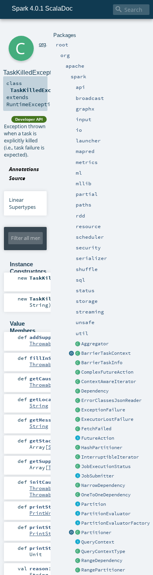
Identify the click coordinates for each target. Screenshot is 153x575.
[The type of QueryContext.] (78, 552)
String (38, 405)
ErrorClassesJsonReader (111, 400)
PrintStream (46, 533)
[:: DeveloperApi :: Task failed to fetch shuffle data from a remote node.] (78, 429)
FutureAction (97, 438)
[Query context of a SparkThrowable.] (78, 542)
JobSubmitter (97, 476)
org (42, 44)
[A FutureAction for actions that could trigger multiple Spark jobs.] (78, 372)
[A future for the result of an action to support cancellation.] (78, 438)
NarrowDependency (103, 485)
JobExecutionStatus (106, 466)
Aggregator (95, 343)
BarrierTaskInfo (101, 362)
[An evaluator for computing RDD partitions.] (78, 514)
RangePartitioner (103, 570)
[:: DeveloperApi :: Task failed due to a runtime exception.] (78, 410)
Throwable (43, 343)
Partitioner (96, 532)
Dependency (95, 391)
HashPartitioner (101, 447)
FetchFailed (96, 428)
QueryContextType (103, 551)
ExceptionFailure (103, 410)
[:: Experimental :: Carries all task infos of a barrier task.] (78, 363)
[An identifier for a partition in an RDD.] (78, 504)
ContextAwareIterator (108, 381)
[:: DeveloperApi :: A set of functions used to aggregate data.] (78, 344)
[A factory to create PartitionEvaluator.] (78, 523)
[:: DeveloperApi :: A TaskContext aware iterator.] (78, 382)
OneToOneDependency (106, 495)
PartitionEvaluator (106, 513)
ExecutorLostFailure (107, 419)
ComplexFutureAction (107, 372)
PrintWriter (46, 513)
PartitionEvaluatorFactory (115, 523)
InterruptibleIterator (110, 457)
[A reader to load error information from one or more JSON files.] (78, 401)
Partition (93, 504)
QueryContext (97, 542)
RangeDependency (101, 560)
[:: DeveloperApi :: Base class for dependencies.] (78, 391)
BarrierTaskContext (106, 353)
